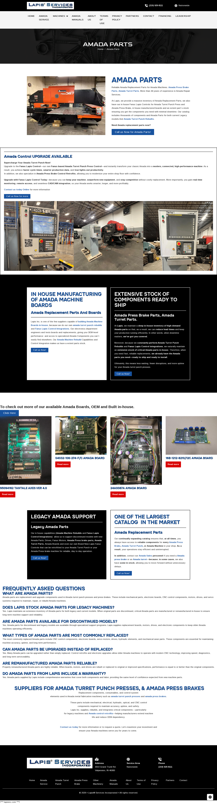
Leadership (183, 16)
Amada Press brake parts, (80, 540)
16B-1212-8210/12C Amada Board (189, 458)
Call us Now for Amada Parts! (133, 132)
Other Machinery (98, 782)
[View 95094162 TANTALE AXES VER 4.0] (25, 450)
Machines (59, 16)
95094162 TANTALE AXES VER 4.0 (23, 488)
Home (31, 16)
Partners (132, 16)
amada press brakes (155, 696)
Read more (7, 494)
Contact (149, 16)
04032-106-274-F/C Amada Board (79, 458)
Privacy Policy (117, 18)
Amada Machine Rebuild (69, 340)
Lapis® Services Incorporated (103, 793)
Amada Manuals (78, 18)
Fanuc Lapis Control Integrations (52, 329)
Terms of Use (104, 20)
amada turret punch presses (125, 696)
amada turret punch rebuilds (87, 325)
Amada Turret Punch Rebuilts (139, 119)
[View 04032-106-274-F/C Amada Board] (81, 435)
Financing (165, 16)
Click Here (9, 413)
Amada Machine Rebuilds (69, 533)
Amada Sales (145, 556)
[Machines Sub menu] (68, 16)
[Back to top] (210, 797)
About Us (92, 18)
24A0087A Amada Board (128, 488)
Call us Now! (39, 350)
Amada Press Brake (81, 782)
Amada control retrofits (101, 713)
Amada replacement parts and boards (66, 312)
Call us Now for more (17, 196)
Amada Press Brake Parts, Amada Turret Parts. (144, 317)
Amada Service (44, 18)
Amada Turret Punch (132, 546)
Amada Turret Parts (129, 91)
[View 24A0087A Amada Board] (136, 450)
